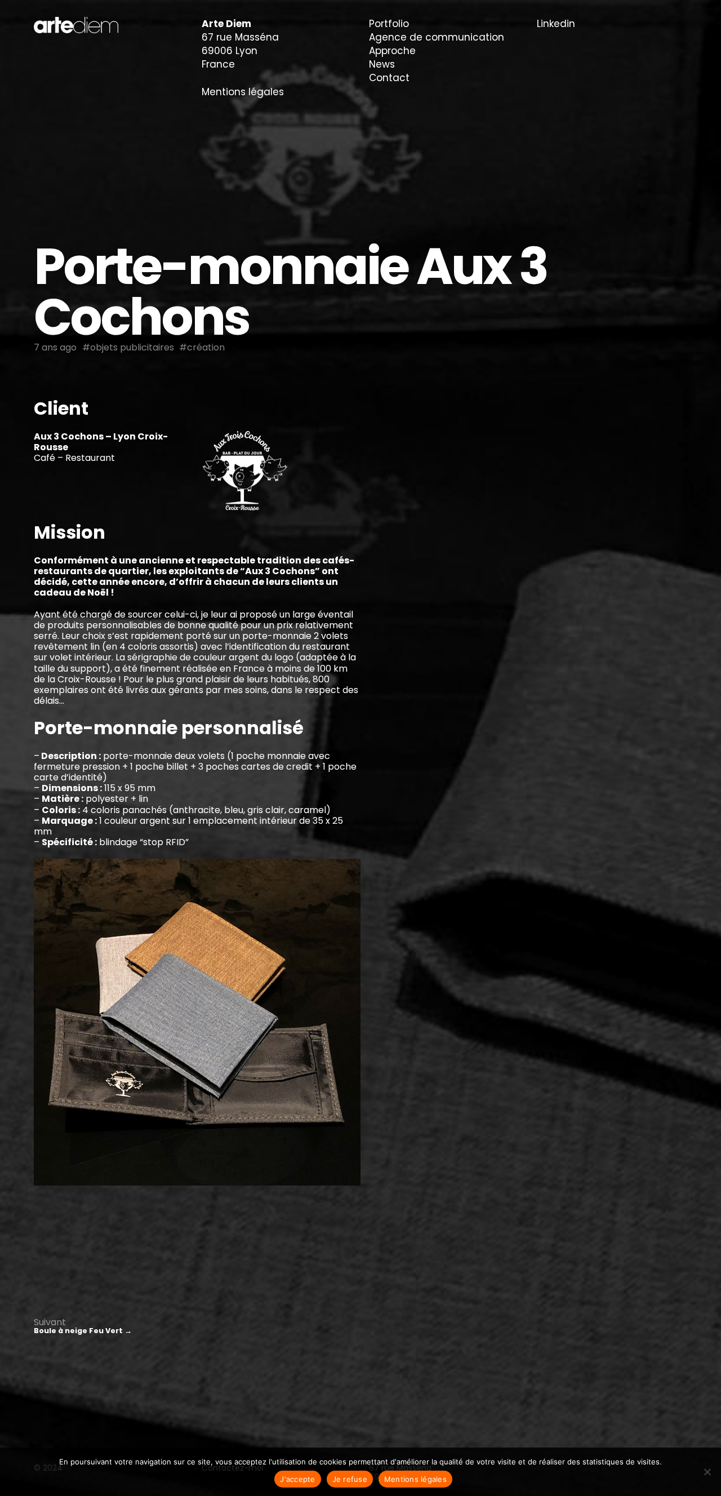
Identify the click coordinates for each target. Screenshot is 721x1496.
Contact (389, 78)
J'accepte (297, 1479)
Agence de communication (436, 37)
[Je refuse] (707, 1471)
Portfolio (389, 23)
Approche (392, 50)
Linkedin (556, 23)
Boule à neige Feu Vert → (83, 1330)
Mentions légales (243, 92)
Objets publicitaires (132, 347)
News (382, 64)
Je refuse (349, 1479)
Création (206, 347)
